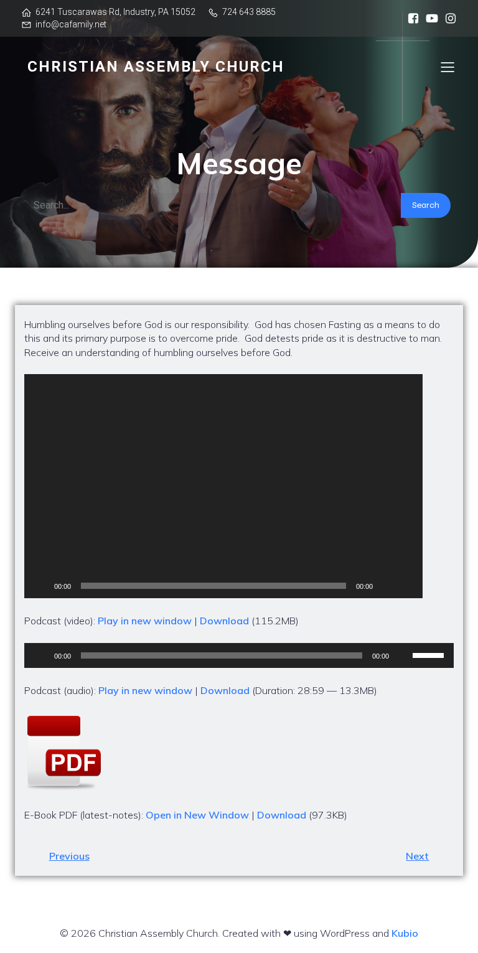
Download (224, 620)
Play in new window (145, 620)
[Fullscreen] (406, 586)
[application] (223, 486)
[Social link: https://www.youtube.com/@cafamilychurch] (428, 18)
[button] (223, 486)
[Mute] (386, 586)
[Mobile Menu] (447, 66)
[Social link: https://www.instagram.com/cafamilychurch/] (447, 18)
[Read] (239, 752)
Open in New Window (197, 815)
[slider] (430, 654)
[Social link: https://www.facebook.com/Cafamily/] (410, 18)
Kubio (404, 933)
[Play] (40, 586)
